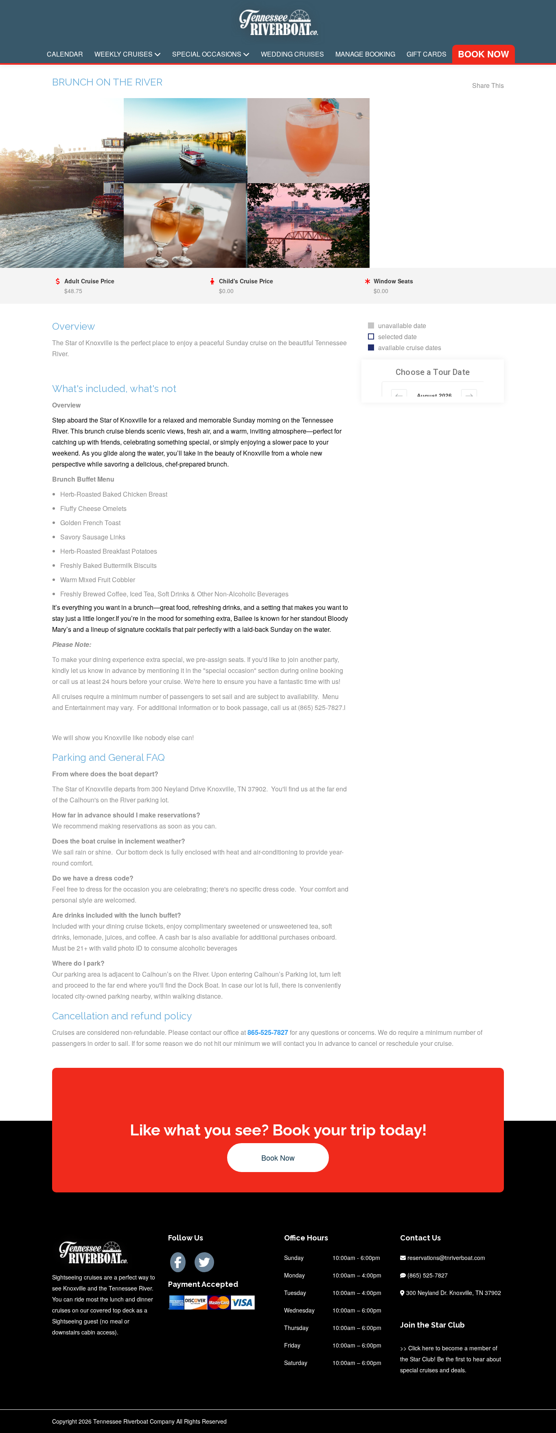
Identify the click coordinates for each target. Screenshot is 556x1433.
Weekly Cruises (124, 54)
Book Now (483, 53)
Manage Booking (365, 54)
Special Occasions (207, 54)
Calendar (65, 54)
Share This (488, 85)
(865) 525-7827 (427, 1275)
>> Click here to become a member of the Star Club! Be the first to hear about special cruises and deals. (450, 1359)
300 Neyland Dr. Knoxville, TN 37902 (453, 1292)
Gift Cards (427, 54)
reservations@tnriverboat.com (446, 1257)
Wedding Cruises (292, 54)
